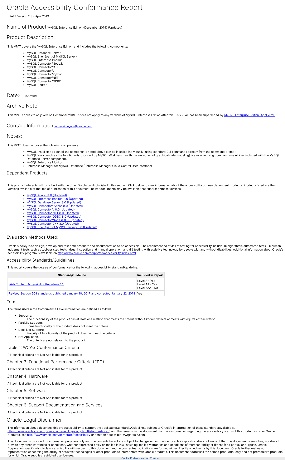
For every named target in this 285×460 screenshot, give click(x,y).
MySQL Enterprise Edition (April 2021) (249, 115)
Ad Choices (152, 458)
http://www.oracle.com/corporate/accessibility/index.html (97, 253)
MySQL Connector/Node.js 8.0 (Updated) (55, 220)
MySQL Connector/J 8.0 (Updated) (51, 209)
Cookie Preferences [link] (132, 458)
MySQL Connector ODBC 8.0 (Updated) (54, 216)
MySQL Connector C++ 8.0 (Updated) (53, 223)
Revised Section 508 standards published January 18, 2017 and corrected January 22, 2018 (72, 293)
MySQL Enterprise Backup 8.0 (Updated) (55, 199)
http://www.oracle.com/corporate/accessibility (58, 434)
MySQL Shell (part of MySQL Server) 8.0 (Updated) (62, 227)
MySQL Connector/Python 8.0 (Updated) (55, 206)
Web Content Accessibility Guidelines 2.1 (36, 284)
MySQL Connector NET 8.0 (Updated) (53, 213)
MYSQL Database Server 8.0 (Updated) (54, 202)
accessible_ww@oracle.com (73, 126)
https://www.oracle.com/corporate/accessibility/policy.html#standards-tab (58, 431)
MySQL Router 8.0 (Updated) (47, 195)
